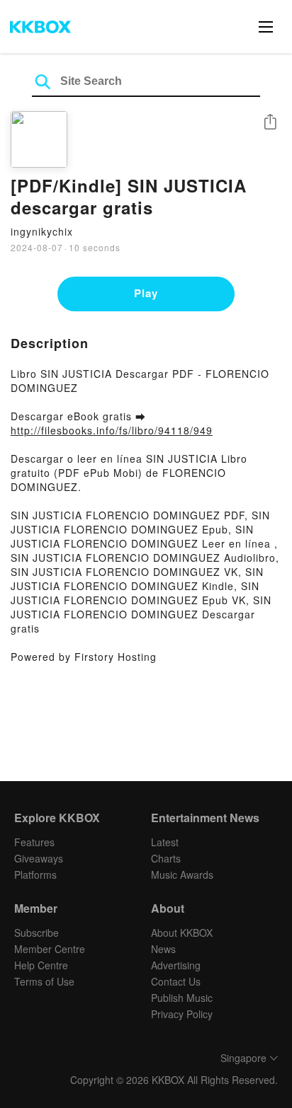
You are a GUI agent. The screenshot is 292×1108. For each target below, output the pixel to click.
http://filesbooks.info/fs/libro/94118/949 (112, 430)
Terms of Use (44, 981)
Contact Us (176, 981)
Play (146, 293)
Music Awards (182, 874)
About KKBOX (182, 932)
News (163, 949)
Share (270, 122)
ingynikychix (42, 231)
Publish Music (182, 998)
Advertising (176, 965)
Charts (166, 858)
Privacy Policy (182, 1014)
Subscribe (36, 932)
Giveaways (38, 858)
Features (34, 842)
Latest (165, 842)
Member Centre (49, 949)
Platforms (35, 874)
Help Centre (41, 965)
